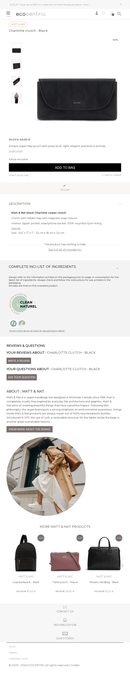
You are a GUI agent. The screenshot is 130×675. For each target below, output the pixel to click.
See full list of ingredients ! (65, 249)
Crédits (75, 665)
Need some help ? (20, 175)
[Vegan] (22, 323)
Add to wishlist (112, 175)
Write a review (18, 361)
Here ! (86, 4)
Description (19, 203)
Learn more (16, 151)
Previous (122, 557)
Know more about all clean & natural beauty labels (37, 330)
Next (122, 564)
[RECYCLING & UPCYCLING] (13, 323)
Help (12, 646)
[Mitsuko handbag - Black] (104, 563)
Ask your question (21, 377)
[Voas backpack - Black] (26, 563)
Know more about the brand (29, 429)
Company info (18, 658)
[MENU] (10, 13)
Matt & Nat (18, 24)
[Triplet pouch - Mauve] (65, 563)
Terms (13, 652)
